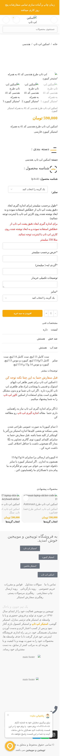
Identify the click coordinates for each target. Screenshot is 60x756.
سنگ (11, 512)
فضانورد (53, 512)
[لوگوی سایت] (30, 19)
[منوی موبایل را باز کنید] (54, 20)
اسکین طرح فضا (32, 509)
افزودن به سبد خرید (23, 313)
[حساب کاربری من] (6, 20)
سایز (55, 192)
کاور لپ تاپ (10, 394)
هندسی (26, 44)
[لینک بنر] (30, 7)
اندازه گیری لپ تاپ (28, 413)
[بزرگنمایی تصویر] (51, 74)
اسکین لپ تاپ (42, 44)
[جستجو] (6, 29)
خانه (55, 44)
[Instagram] (53, 735)
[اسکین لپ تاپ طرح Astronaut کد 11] (39, 497)
